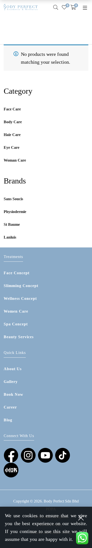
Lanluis (10, 237)
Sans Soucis (13, 199)
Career (10, 407)
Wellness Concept (20, 298)
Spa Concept (16, 324)
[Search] (55, 7)
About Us (13, 369)
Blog (8, 420)
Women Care (16, 311)
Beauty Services (19, 337)
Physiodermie (15, 212)
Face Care (12, 109)
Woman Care (15, 160)
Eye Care (11, 147)
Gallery (11, 382)
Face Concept (16, 273)
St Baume (12, 224)
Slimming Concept (21, 286)
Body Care (13, 122)
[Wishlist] (64, 7)
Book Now (13, 394)
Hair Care (12, 135)
